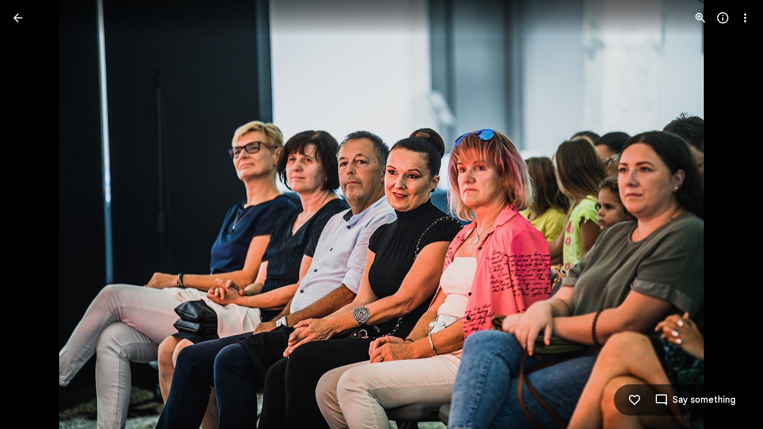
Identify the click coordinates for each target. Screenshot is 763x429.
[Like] (634, 400)
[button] (31, 214)
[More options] (745, 18)
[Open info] (723, 18)
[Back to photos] (17, 17)
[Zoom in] (700, 18)
